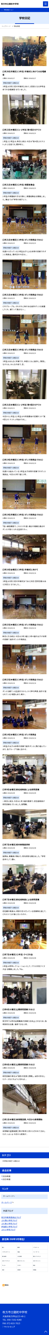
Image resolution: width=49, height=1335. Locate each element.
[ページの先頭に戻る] (45, 1332)
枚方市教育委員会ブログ (11, 1217)
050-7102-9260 (14, 1319)
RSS (6, 1285)
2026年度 (6, 1176)
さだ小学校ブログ (8, 1229)
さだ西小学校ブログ (9, 1220)
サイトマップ (9, 1326)
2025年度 (6, 1179)
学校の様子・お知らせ (12, 1161)
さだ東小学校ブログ (9, 1223)
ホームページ (6, 1202)
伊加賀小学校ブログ (9, 1226)
